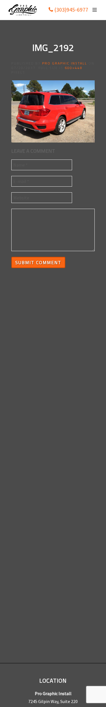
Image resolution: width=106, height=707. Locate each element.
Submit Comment (38, 262)
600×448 (74, 67)
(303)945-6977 (70, 9)
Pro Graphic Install (64, 63)
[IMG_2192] (53, 111)
